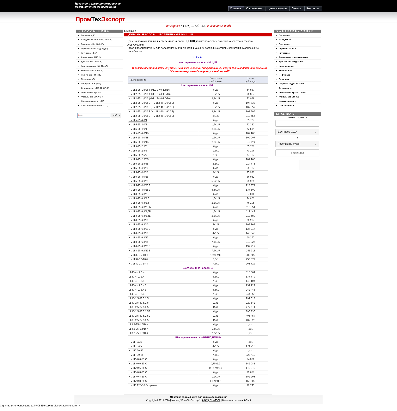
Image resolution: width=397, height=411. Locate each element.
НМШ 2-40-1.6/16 (160, 89)
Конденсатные (286, 66)
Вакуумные (285, 39)
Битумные (284, 35)
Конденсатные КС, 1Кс (93, 66)
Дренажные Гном (90, 61)
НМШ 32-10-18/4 (138, 259)
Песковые (86, 79)
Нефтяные (284, 75)
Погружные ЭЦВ (89, 83)
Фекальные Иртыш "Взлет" (293, 92)
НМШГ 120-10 (137, 385)
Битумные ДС (88, 35)
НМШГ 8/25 (135, 346)
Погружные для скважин (291, 83)
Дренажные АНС (89, 57)
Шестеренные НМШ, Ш (93, 105)
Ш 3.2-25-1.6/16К (138, 328)
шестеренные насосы (170, 41)
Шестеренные (286, 105)
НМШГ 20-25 (136, 354)
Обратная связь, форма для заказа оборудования (198, 397)
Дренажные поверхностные (293, 57)
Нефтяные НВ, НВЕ (91, 75)
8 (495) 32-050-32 (193, 25)
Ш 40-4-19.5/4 (137, 281)
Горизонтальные (288, 48)
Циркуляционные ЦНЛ (92, 101)
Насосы (131, 48)
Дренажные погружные (291, 61)
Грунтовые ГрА (89, 53)
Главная (129, 30)
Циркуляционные (288, 101)
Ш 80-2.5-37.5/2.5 (139, 302)
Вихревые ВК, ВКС (90, 44)
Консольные (285, 70)
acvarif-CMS (244, 400)
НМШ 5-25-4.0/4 (138, 120)
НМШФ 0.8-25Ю (138, 376)
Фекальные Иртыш (91, 92)
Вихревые (284, 44)
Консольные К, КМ (90, 70)
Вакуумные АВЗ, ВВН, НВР (95, 39)
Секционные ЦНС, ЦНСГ (93, 88)
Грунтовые (285, 53)
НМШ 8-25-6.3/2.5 (139, 194)
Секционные (285, 88)
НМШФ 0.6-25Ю (138, 363)
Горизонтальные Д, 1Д (93, 48)
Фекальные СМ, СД (91, 97)
